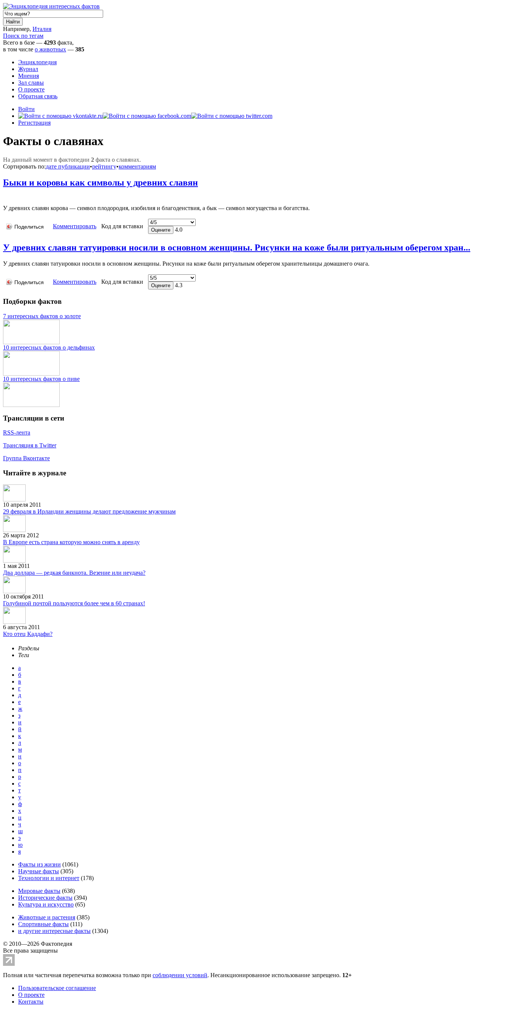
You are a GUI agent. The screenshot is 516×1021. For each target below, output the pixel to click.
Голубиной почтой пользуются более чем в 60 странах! (74, 603)
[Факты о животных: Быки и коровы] (5, 196)
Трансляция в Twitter (29, 445)
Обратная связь (37, 96)
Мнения (28, 76)
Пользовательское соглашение (57, 988)
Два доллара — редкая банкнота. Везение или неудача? (74, 572)
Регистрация (34, 122)
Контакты (30, 1001)
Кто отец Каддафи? (28, 634)
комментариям (137, 166)
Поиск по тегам (23, 35)
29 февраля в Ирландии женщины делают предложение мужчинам (89, 511)
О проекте (31, 89)
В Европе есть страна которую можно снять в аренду (71, 542)
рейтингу (104, 166)
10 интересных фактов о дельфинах (49, 347)
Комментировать (74, 226)
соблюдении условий (180, 975)
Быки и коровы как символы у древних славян (100, 182)
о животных (50, 49)
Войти (26, 109)
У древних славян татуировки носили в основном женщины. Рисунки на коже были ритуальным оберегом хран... (236, 247)
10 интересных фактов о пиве (41, 379)
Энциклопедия (37, 62)
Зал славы (31, 82)
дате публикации (68, 166)
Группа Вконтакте (26, 458)
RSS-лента (16, 432)
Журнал (28, 69)
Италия (41, 29)
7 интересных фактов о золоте (42, 316)
